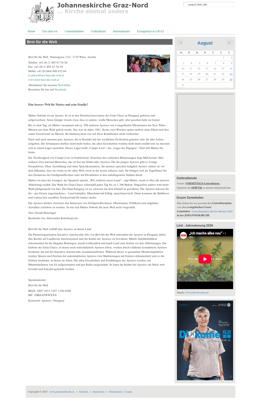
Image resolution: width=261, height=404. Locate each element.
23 (231, 74)
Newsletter (64, 85)
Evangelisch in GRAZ (150, 32)
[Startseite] (88, 24)
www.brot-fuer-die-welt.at (43, 79)
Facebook (60, 89)
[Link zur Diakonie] (205, 379)
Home (31, 31)
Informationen (121, 32)
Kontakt (83, 391)
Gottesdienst (98, 32)
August (205, 43)
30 (231, 79)
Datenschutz (115, 391)
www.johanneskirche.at (61, 391)
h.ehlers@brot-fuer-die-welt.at (46, 75)
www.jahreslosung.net (197, 292)
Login (129, 391)
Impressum (99, 391)
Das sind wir (49, 32)
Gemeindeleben (74, 32)
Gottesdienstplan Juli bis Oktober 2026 (212, 211)
